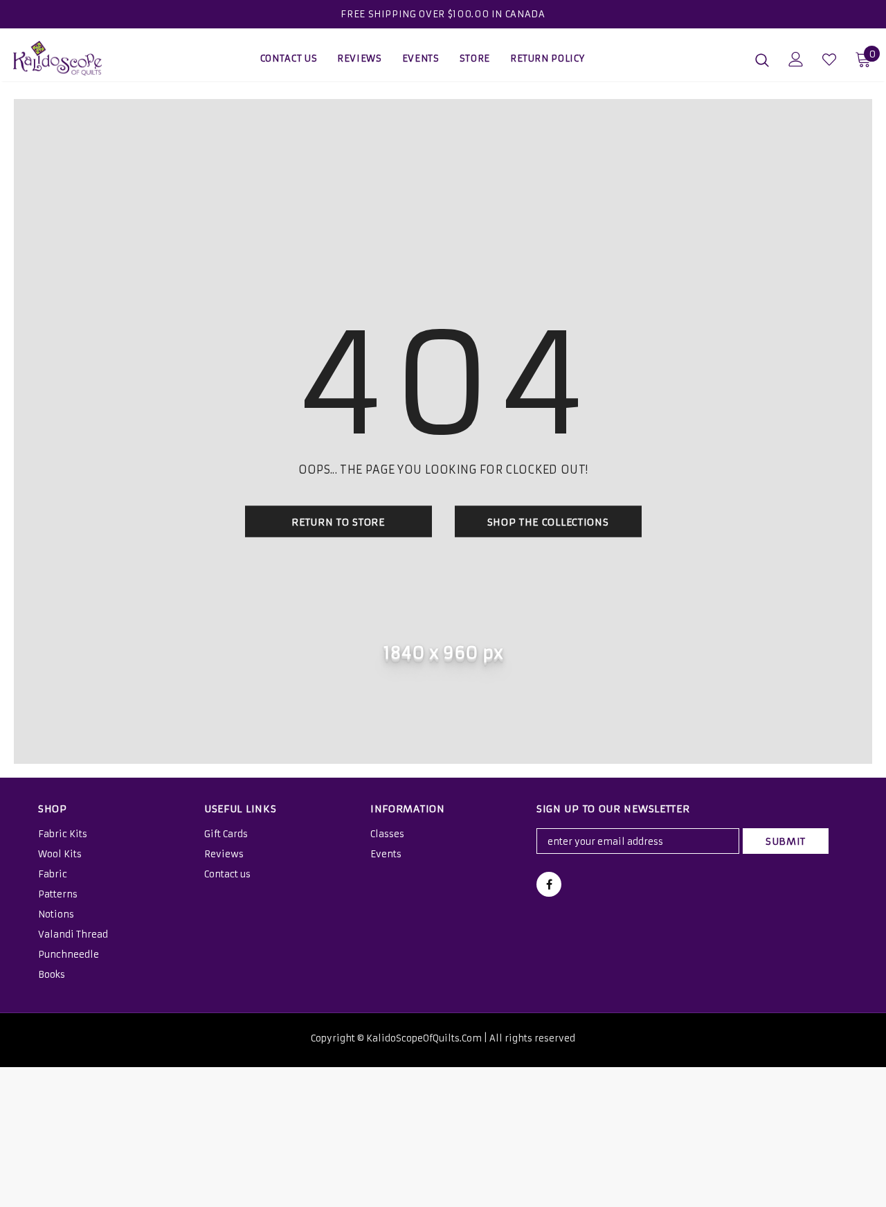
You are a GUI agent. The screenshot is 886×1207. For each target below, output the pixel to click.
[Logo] (61, 58)
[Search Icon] (762, 59)
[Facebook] (548, 884)
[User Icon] (796, 59)
